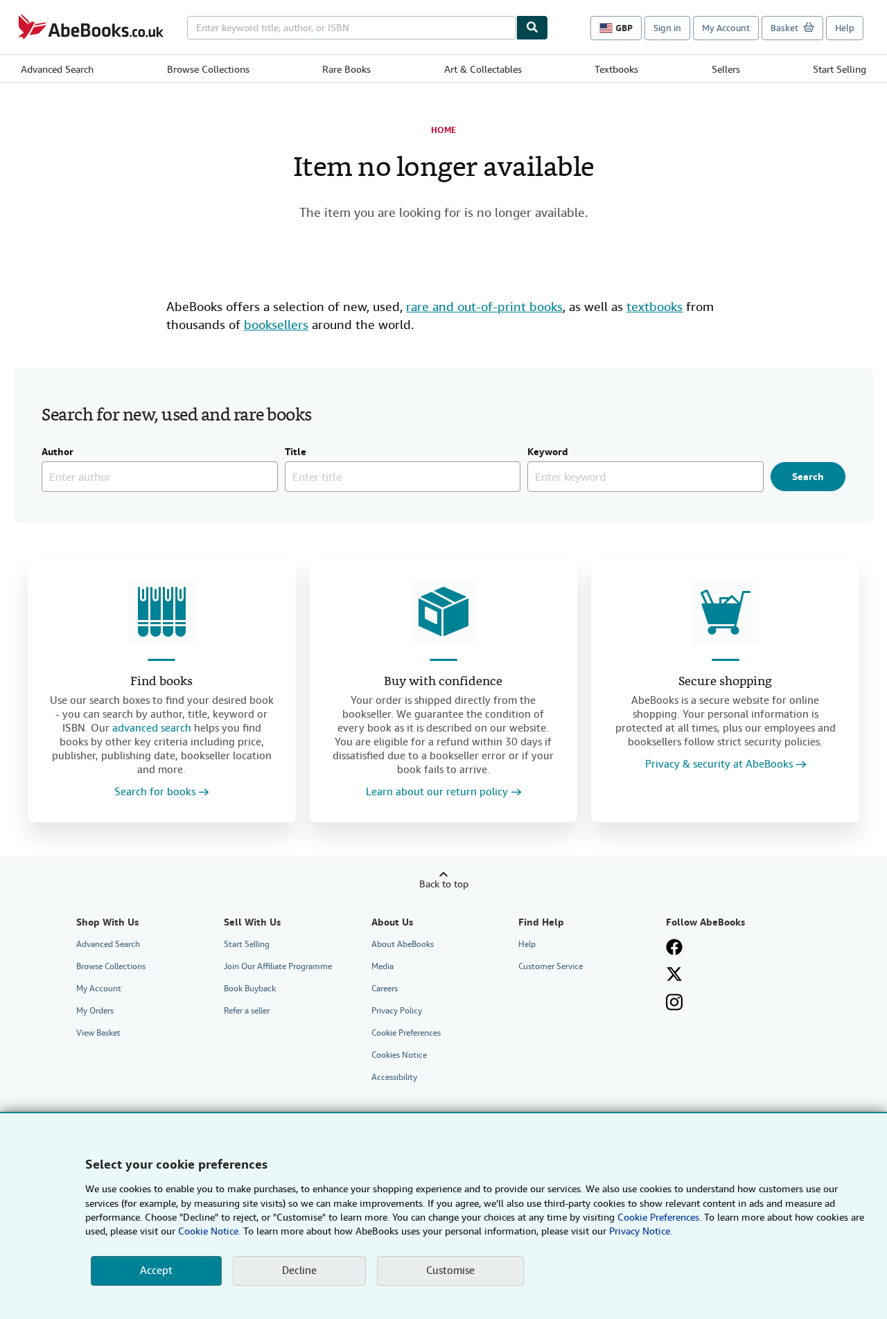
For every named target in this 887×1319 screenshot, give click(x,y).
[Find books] (161, 611)
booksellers (276, 325)
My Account (726, 28)
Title (295, 452)
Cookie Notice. (209, 1231)
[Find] (532, 27)
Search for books (154, 792)
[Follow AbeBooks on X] (674, 974)
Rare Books (346, 69)
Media (382, 966)
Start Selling (839, 69)
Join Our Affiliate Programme (278, 966)
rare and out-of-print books (484, 307)
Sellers (726, 69)
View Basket (98, 1032)
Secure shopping (725, 682)
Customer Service (550, 966)
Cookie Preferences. (659, 1217)
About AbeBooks (402, 944)
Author (57, 452)
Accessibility (394, 1077)
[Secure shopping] (725, 611)
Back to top (443, 884)
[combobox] (351, 27)
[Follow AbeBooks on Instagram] (674, 1002)
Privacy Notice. (640, 1231)
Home (443, 130)
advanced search (151, 728)
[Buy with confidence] (443, 611)
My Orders (95, 1010)
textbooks (654, 307)
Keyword (547, 452)
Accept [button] (156, 1270)
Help (844, 28)
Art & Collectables (483, 69)
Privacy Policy (396, 1010)
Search (808, 476)
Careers (384, 988)
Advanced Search (57, 69)
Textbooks (616, 69)
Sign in (667, 28)
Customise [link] (450, 1270)
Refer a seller (247, 1010)
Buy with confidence (443, 682)
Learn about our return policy (437, 792)
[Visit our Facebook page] (674, 947)
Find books (161, 682)
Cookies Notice (399, 1055)
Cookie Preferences (406, 1032)
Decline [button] (299, 1270)
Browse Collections (208, 69)
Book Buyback (250, 988)
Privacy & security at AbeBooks (719, 764)
